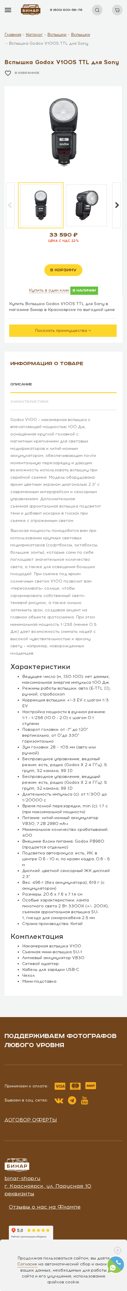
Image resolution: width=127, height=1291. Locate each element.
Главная (12, 34)
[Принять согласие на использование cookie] (118, 1250)
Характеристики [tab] (29, 402)
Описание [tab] (21, 384)
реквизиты (19, 1193)
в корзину (63, 270)
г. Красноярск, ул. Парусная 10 (47, 1186)
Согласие (27, 1264)
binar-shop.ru (22, 1178)
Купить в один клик (49, 290)
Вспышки (56, 34)
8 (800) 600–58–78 (66, 10)
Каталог (34, 34)
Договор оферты (30, 1120)
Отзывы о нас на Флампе (45, 1207)
